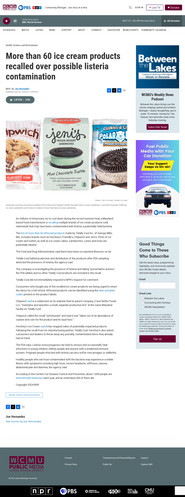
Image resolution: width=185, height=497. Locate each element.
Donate (174, 7)
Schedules (9, 30)
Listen (39, 30)
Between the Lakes (154, 298)
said (29, 301)
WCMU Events (130, 30)
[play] (6, 21)
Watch (25, 30)
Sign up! (157, 338)
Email (142, 279)
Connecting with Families (157, 302)
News (52, 30)
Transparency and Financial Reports (119, 458)
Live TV (156, 7)
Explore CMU (146, 464)
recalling (53, 222)
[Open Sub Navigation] (17, 30)
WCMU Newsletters (155, 307)
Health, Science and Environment (22, 45)
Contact (68, 458)
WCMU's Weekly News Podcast (157, 97)
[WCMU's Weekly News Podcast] (157, 66)
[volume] (15, 21)
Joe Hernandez (22, 88)
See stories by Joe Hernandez (23, 421)
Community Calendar (153, 30)
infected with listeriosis (29, 377)
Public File (107, 464)
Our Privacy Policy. (152, 331)
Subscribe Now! (157, 127)
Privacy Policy (71, 464)
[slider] (19, 20)
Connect (96, 30)
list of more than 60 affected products (43, 233)
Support (67, 30)
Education (114, 30)
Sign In (139, 7)
